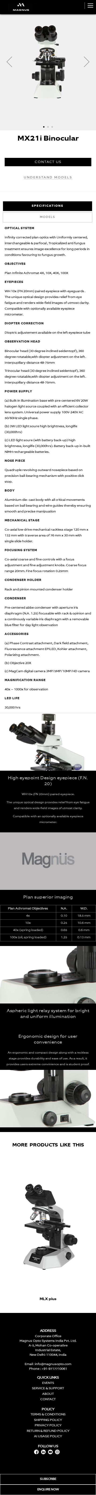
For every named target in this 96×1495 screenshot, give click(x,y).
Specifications (47, 206)
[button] (9, 61)
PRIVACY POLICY (48, 1425)
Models (47, 217)
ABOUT (48, 1394)
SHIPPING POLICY (48, 1420)
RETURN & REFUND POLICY (48, 1431)
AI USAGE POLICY (48, 1436)
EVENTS (48, 1383)
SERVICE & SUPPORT (48, 1388)
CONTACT (48, 1399)
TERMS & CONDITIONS (48, 1414)
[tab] (47, 206)
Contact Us (48, 162)
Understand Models (48, 177)
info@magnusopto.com (53, 1364)
